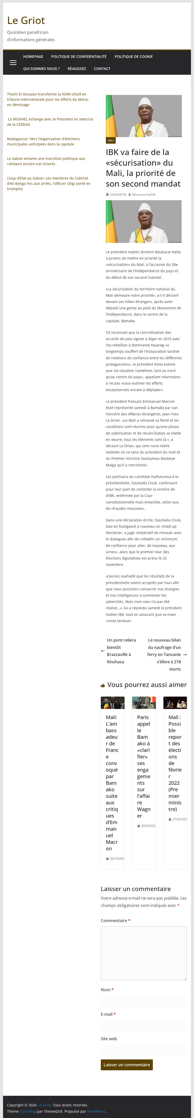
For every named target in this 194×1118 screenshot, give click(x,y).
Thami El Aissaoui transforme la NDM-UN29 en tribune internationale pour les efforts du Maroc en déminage (48, 99)
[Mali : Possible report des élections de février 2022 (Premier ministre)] (175, 700)
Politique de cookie (134, 56)
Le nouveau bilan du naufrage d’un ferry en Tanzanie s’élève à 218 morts (164, 654)
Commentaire (115, 920)
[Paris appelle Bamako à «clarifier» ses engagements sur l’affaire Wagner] (144, 700)
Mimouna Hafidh (144, 194)
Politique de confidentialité (79, 56)
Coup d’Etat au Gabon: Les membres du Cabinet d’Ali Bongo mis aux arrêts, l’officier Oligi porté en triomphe (48, 183)
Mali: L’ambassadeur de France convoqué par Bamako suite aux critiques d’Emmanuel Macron (112, 783)
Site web (109, 1038)
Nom (107, 990)
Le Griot (26, 20)
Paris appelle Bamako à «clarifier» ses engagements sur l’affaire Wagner (144, 766)
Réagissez (77, 68)
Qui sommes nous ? (41, 68)
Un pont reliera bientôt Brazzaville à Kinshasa (121, 651)
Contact (102, 68)
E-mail (108, 1014)
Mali (111, 140)
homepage (33, 56)
